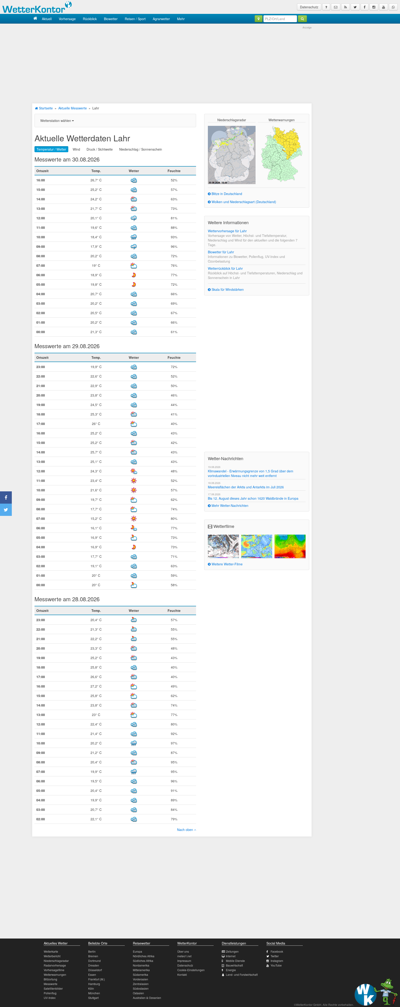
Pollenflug (50, 993)
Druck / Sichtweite (100, 149)
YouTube (276, 965)
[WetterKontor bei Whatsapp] (393, 6)
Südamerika (140, 974)
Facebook (277, 951)
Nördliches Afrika (143, 956)
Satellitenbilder (53, 988)
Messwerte (50, 984)
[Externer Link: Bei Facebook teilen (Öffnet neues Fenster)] (6, 497)
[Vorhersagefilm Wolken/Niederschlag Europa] (223, 546)
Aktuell (47, 18)
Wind (76, 149)
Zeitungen (232, 951)
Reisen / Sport (135, 18)
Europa (137, 951)
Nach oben (185, 829)
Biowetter (111, 18)
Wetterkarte (51, 951)
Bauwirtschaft (234, 965)
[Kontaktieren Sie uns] (335, 6)
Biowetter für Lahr (221, 252)
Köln (91, 988)
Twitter (275, 956)
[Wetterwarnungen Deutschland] (281, 153)
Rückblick (90, 18)
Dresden (93, 965)
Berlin (92, 951)
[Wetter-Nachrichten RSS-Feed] (345, 6)
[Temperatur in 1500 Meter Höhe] (290, 546)
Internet (230, 956)
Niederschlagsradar (56, 961)
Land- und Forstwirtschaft (242, 974)
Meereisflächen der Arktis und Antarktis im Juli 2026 (246, 487)
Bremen (93, 956)
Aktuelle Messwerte (72, 108)
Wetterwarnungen (55, 974)
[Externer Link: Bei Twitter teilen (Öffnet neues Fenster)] (6, 510)
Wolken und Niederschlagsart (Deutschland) (243, 201)
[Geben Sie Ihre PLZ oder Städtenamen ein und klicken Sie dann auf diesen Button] (302, 18)
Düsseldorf (95, 970)
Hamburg (94, 984)
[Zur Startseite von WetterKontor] (35, 18)
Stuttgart (93, 998)
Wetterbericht (52, 956)
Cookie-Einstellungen (191, 970)
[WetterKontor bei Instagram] (373, 6)
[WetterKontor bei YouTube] (383, 6)
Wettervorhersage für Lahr (227, 231)
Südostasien (141, 988)
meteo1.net (184, 956)
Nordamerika (141, 965)
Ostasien (138, 993)
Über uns (183, 951)
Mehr (181, 18)
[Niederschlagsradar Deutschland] (232, 154)
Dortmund (94, 961)
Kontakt (182, 974)
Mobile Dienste (235, 961)
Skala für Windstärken (227, 289)
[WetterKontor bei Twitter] (355, 6)
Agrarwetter (161, 18)
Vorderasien (140, 979)
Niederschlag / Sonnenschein (140, 149)
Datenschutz (309, 7)
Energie (231, 970)
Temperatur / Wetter (51, 149)
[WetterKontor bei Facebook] (365, 6)
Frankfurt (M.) (96, 979)
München (94, 993)
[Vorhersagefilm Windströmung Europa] (256, 546)
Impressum (184, 961)
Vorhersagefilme (54, 970)
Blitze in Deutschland (226, 193)
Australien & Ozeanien (147, 998)
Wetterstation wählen (56, 120)
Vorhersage (67, 18)
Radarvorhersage (55, 965)
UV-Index (50, 998)
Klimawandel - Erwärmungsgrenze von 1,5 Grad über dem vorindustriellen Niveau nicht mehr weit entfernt (250, 473)
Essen (92, 974)
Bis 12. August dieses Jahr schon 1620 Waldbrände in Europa (253, 498)
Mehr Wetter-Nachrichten (229, 505)
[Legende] (326, 6)
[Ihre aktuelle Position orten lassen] (258, 18)
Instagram (277, 961)
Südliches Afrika (143, 961)
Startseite (45, 108)
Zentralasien (141, 984)
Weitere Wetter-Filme (227, 564)
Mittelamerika (141, 970)
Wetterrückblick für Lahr (225, 268)
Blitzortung (50, 979)
